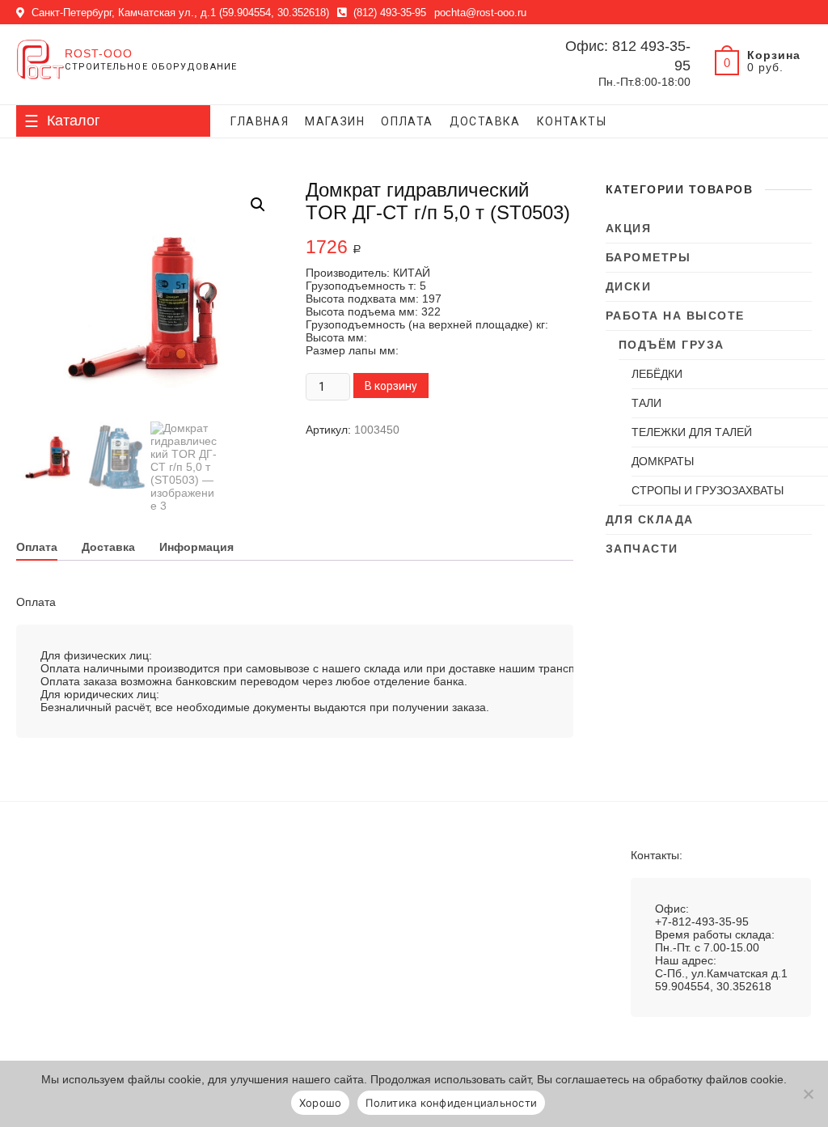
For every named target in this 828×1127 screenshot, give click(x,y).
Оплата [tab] (36, 546)
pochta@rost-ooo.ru (480, 12)
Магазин (335, 121)
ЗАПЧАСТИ (642, 548)
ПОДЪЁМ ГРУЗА (671, 344)
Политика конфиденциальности (451, 1102)
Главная (259, 121)
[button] (257, 204)
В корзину (391, 385)
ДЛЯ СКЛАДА (650, 519)
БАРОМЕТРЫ (648, 257)
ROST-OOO (99, 53)
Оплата (407, 121)
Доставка (485, 121)
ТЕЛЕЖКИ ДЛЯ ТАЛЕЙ (692, 432)
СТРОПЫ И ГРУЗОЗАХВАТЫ (708, 490)
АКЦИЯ (629, 228)
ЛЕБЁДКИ (657, 373)
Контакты (571, 121)
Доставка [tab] (108, 546)
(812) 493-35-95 (388, 12)
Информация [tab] (196, 546)
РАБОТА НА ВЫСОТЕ (675, 315)
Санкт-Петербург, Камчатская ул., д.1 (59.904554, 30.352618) (178, 12)
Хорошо (320, 1102)
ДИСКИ (629, 286)
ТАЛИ (646, 402)
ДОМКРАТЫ (663, 461)
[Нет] (808, 1094)
